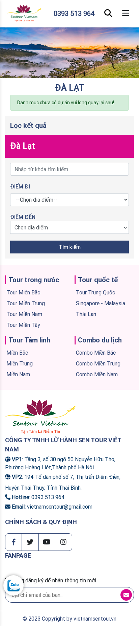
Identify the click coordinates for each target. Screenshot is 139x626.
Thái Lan (86, 314)
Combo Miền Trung (98, 363)
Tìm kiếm (70, 247)
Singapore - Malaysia (100, 303)
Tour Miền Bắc (23, 292)
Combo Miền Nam (97, 374)
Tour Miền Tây (23, 324)
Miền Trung (19, 363)
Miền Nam (18, 374)
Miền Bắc (17, 352)
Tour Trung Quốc (95, 292)
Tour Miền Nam (24, 314)
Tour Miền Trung (25, 303)
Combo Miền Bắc (96, 352)
